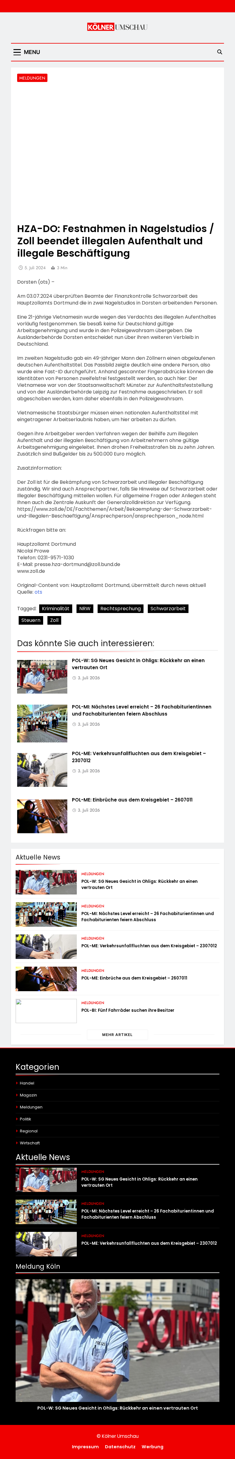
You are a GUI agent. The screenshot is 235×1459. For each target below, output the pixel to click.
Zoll (54, 620)
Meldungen (32, 78)
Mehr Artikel (117, 1034)
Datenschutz (120, 1447)
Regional (29, 1131)
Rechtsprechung (120, 608)
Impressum (85, 1447)
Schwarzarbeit (168, 608)
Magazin (28, 1095)
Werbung (152, 1447)
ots (38, 592)
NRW (85, 608)
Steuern (30, 620)
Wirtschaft (30, 1143)
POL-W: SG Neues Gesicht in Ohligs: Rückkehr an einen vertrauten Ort (117, 1408)
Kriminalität (55, 608)
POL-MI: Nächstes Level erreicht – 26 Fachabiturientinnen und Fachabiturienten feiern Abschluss (141, 710)
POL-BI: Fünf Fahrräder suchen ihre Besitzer (127, 1010)
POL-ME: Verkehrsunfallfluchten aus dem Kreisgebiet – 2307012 (149, 946)
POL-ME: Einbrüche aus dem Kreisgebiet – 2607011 (132, 800)
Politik (25, 1119)
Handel (27, 1083)
